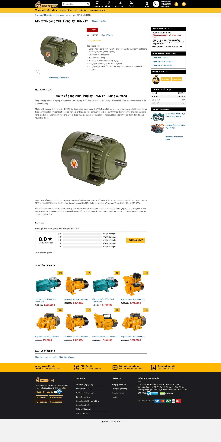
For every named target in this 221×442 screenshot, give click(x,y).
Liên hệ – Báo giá (82, 413)
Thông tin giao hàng (119, 389)
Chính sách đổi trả (82, 405)
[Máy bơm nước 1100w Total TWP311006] (48, 284)
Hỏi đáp (103, 21)
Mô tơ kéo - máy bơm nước (54, 15)
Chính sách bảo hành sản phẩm (87, 401)
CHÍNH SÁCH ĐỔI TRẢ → (161, 58)
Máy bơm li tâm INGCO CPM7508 (76, 299)
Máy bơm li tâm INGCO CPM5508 (76, 337)
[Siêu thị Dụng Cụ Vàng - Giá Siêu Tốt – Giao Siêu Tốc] (46, 4)
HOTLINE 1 (43, 397)
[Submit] (88, 4)
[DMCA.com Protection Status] (167, 393)
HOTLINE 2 (43, 402)
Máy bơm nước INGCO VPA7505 (133, 299)
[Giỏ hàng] (184, 4)
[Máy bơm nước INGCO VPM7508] (134, 321)
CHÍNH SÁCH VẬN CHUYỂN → (163, 62)
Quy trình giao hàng (83, 397)
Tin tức (115, 397)
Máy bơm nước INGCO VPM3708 (47, 337)
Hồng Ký (109, 35)
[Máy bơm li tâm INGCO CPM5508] (77, 321)
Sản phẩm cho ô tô (97, 10)
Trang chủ (39, 15)
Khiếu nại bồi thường (83, 409)
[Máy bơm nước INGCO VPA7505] (134, 284)
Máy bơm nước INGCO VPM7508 (133, 337)
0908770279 (166, 1)
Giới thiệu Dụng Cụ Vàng (84, 385)
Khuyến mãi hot (66, 10)
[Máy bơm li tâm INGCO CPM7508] (77, 284)
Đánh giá (95, 21)
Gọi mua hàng (95, 41)
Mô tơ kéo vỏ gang (66, 357)
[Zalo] (59, 391)
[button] (46, 10)
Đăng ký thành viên (119, 385)
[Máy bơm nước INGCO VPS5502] (105, 321)
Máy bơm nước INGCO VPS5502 (104, 337)
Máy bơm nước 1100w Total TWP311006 (45, 300)
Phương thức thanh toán (85, 393)
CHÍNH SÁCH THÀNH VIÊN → (163, 65)
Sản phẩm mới (81, 10)
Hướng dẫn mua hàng (83, 389)
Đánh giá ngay (136, 240)
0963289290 (166, 7)
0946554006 (166, 4)
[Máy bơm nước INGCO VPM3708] (48, 321)
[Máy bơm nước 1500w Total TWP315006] (105, 284)
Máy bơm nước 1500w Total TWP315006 (103, 300)
